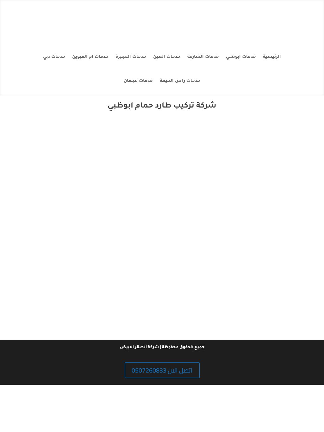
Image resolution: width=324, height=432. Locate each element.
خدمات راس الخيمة (180, 81)
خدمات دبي (54, 57)
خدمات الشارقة (203, 57)
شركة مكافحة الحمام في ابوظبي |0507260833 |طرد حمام (162, 279)
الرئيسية (272, 57)
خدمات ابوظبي (241, 57)
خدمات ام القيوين (90, 57)
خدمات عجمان (138, 81)
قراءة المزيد (162, 310)
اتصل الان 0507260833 (162, 370)
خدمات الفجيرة (130, 57)
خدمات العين (166, 57)
